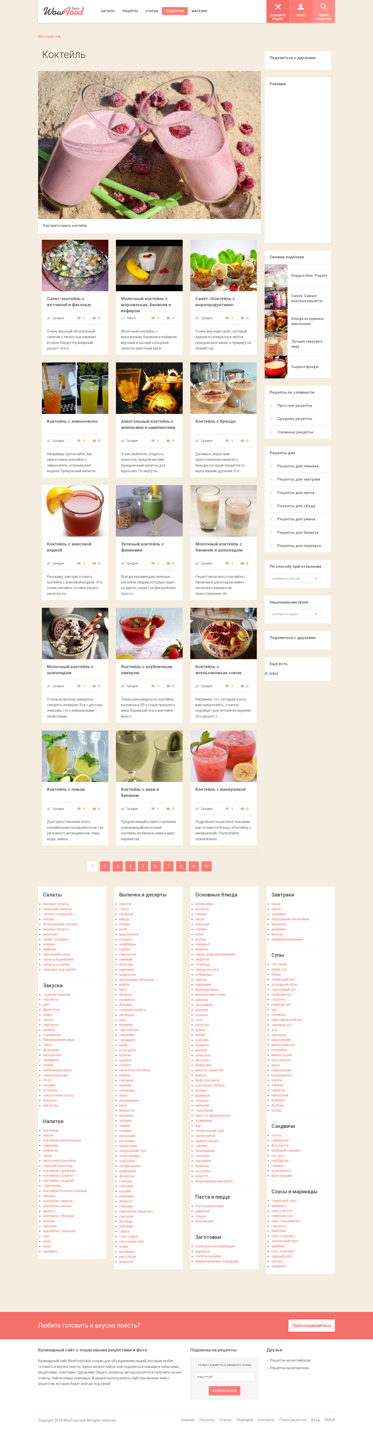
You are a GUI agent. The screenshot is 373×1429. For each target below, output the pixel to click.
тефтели (202, 959)
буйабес (278, 1100)
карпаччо (51, 1025)
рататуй (202, 1025)
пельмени (203, 1005)
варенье (202, 1251)
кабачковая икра (57, 1070)
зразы (200, 1030)
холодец (50, 1090)
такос (48, 1045)
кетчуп (277, 1261)
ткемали (279, 1266)
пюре (199, 919)
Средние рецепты (294, 418)
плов (199, 934)
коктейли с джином (59, 1171)
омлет (277, 909)
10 (206, 866)
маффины (127, 944)
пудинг (125, 949)
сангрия (50, 1226)
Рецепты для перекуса (299, 545)
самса (124, 1231)
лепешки (126, 1015)
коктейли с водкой (58, 1181)
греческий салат (57, 954)
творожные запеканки (290, 919)
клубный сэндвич (286, 1150)
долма (200, 1090)
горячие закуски (57, 995)
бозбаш (278, 1105)
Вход (315, 1420)
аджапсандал (207, 1141)
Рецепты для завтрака (298, 479)
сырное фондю (55, 1075)
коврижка (127, 1171)
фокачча (126, 1176)
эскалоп (202, 1100)
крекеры (126, 1115)
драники (279, 929)
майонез (279, 1206)
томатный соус (284, 1201)
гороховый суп (284, 989)
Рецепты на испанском (289, 1368)
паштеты (50, 999)
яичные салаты (56, 929)
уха (274, 1030)
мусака (201, 1050)
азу (198, 1126)
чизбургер (280, 1161)
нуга (123, 1105)
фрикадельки (206, 989)
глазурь (125, 1181)
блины (124, 924)
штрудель (127, 1050)
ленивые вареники (287, 939)
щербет (125, 1060)
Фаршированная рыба (214, 1181)
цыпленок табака (210, 1085)
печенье (126, 914)
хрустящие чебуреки (136, 980)
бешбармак (205, 1151)
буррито (202, 1045)
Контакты (266, 1420)
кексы (124, 919)
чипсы (48, 1020)
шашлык (202, 924)
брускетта (280, 1145)
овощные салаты (57, 909)
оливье (49, 944)
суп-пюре (279, 964)
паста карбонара (209, 1206)
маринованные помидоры (217, 1261)
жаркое (201, 949)
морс (47, 1246)
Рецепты (206, 1420)
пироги (125, 904)
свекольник (281, 1070)
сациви (49, 1085)
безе (123, 1095)
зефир (124, 1126)
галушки (202, 1156)
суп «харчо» (281, 1060)
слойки (125, 1131)
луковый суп (282, 1025)
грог (46, 1236)
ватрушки (127, 1136)
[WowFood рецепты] (63, 11)
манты (200, 1075)
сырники (279, 914)
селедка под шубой (59, 969)
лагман (278, 1085)
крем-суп (279, 969)
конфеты (126, 1000)
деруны (201, 1000)
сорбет (125, 1065)
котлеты (202, 909)
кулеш (277, 1110)
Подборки (244, 1420)
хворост (126, 1201)
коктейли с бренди (58, 1216)
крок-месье (281, 1171)
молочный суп (283, 1045)
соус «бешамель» (286, 1221)
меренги (126, 1262)
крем (123, 1045)
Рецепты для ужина (296, 519)
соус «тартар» (283, 1236)
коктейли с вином (57, 1201)
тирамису (127, 1040)
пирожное (127, 954)
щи (274, 1009)
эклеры (125, 1121)
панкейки (127, 1035)
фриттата (51, 1009)
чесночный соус (285, 1241)
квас (47, 1241)
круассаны (128, 1146)
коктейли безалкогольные (65, 1191)
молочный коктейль (59, 1161)
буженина (203, 1121)
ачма (123, 1246)
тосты (276, 1135)
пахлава (126, 1186)
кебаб (200, 1035)
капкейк (126, 1025)
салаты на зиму (208, 1256)
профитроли (129, 1166)
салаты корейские (58, 959)
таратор (278, 1090)
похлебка (279, 1050)
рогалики (127, 1141)
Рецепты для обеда (296, 506)
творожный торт (133, 1151)
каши (276, 904)
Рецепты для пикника (298, 466)
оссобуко (203, 1171)
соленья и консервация (215, 1246)
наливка (50, 1251)
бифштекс (203, 1065)
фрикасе (202, 1095)
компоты (50, 1150)
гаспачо (278, 999)
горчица (278, 1226)
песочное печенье (134, 1070)
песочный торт (131, 1241)
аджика (278, 1246)
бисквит (126, 1005)
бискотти (126, 1110)
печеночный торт (209, 1131)
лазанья (202, 944)
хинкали (202, 1105)
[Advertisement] (298, 167)
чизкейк (126, 959)
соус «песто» (282, 1211)
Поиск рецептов (292, 1420)
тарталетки (128, 1030)
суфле (124, 984)
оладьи (125, 939)
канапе (49, 1030)
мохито (49, 1211)
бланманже (129, 1100)
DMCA (330, 1420)
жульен (201, 1010)
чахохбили (204, 1110)
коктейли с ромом (58, 1176)
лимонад (50, 1145)
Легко (131, 318)
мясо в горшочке (209, 1070)
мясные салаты (56, 904)
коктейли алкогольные (62, 1140)
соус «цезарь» (283, 1251)
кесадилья (52, 1055)
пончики (126, 1080)
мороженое (129, 934)
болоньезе (204, 1221)
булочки (126, 964)
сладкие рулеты (132, 1010)
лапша (200, 914)
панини (278, 1166)
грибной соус (282, 1216)
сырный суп (281, 1004)
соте (199, 1020)
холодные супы (284, 984)
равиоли (202, 1211)
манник (125, 1085)
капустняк (280, 1095)
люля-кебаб (205, 1136)
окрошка (279, 1035)
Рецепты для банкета (297, 532)
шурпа (277, 1080)
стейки (201, 929)
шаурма (202, 1040)
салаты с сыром (56, 964)
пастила (126, 1216)
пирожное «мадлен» (136, 1211)
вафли (124, 1075)
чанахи (201, 1146)
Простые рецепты (294, 405)
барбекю (279, 1231)
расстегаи (127, 1257)
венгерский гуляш (210, 995)
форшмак (51, 1050)
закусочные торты (58, 1095)
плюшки (126, 1206)
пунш (47, 1155)
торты (124, 909)
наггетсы (50, 1105)
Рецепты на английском (290, 1360)
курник (125, 1191)
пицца (200, 1216)
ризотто (202, 1176)
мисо (276, 1065)
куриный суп (282, 1075)
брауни (125, 995)
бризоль (202, 1166)
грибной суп (282, 995)
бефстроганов (207, 1080)
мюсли (277, 934)
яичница (279, 924)
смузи (48, 1135)
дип (46, 1004)
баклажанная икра (59, 1040)
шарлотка (127, 975)
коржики (126, 1196)
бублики (126, 1226)
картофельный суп (287, 1020)
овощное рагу (207, 969)
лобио (48, 1065)
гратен (201, 980)
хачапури (127, 1090)
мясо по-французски (212, 1115)
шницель (203, 1055)
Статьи (225, 1420)
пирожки (126, 969)
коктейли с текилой (59, 1231)
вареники (203, 984)
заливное (51, 1060)
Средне (58, 318)
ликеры (49, 1196)
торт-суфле (128, 1236)
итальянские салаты (60, 924)
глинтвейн (52, 1186)
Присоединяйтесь (311, 1325)
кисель (49, 1221)
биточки (202, 1060)
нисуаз (49, 919)
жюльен (50, 1100)
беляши (125, 1221)
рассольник (281, 1040)
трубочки (127, 1161)
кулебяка (127, 1252)
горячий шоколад (58, 1166)
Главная (187, 1420)
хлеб (123, 929)
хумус (48, 1015)
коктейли (50, 1130)
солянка (278, 1015)
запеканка (204, 904)
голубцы (202, 964)
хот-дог (278, 1155)
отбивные (203, 975)
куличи (125, 1055)
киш (122, 1020)
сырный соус (282, 1256)
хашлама (203, 1161)
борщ (276, 974)
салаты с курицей (58, 914)
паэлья (201, 1015)
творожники (129, 1156)
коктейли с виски (57, 1206)
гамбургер (280, 1140)
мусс (123, 989)
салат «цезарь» (56, 939)
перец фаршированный (215, 954)
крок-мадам (282, 1176)
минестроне (282, 1055)
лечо (47, 1080)
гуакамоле (52, 1035)
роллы (200, 939)
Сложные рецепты (295, 432)
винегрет (51, 934)
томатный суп (283, 979)
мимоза (49, 949)
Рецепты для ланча (295, 492)
